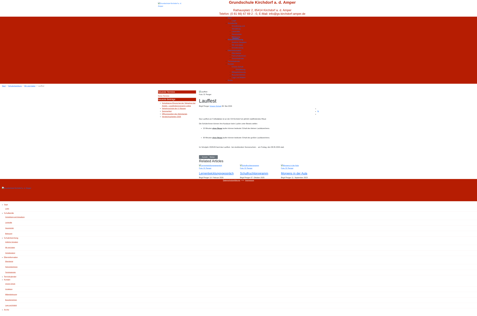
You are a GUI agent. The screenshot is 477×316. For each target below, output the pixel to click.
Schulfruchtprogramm (254, 173)
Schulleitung (240, 69)
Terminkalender (238, 58)
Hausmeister (237, 34)
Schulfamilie (232, 23)
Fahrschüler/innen (239, 56)
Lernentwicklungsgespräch (216, 173)
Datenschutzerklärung (231, 180)
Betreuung (236, 37)
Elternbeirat (236, 53)
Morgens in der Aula (294, 173)
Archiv (230, 80)
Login (234, 21)
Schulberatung (237, 48)
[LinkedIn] (318, 114)
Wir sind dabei (237, 45)
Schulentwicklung (235, 39)
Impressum (249, 180)
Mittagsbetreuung (239, 72)
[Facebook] (318, 109)
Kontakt (231, 64)
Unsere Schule (237, 67)
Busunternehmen (238, 75)
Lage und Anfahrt (238, 78)
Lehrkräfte (236, 31)
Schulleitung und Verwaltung (238, 27)
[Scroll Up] (0, 315)
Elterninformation (234, 50)
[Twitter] (318, 111)
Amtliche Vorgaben (239, 42)
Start (230, 18)
